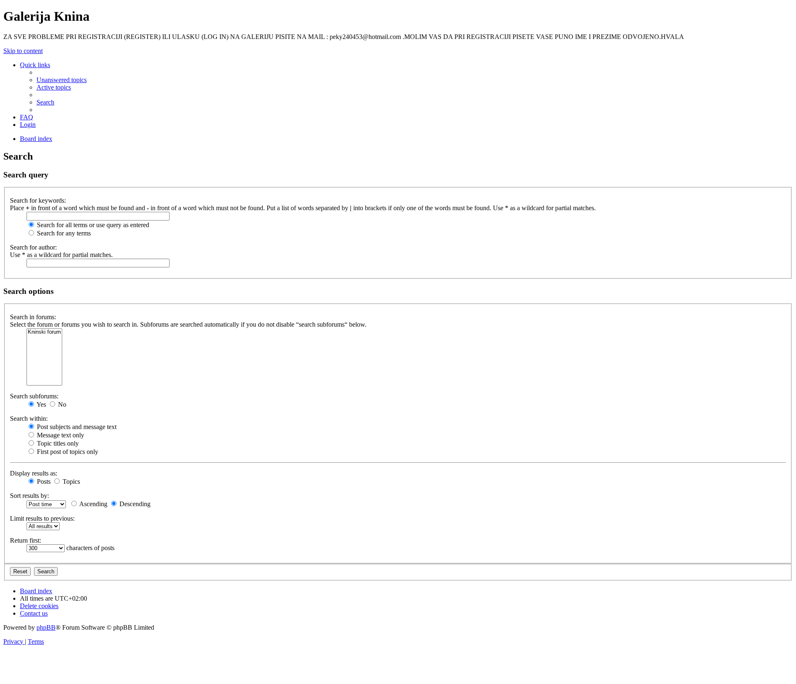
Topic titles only (57, 443)
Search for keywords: (38, 200)
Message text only (59, 435)
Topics (70, 481)
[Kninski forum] (44, 332)
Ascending (92, 503)
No (61, 404)
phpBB (46, 627)
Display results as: (33, 473)
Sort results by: (29, 495)
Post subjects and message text (75, 426)
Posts (43, 481)
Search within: (29, 418)
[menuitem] (61, 79)
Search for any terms (63, 233)
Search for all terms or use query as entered (92, 224)
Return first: (25, 540)
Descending (134, 503)
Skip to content (23, 50)
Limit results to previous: (42, 518)
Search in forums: (33, 316)
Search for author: (33, 247)
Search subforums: (34, 396)
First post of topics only (66, 451)
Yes (40, 404)
